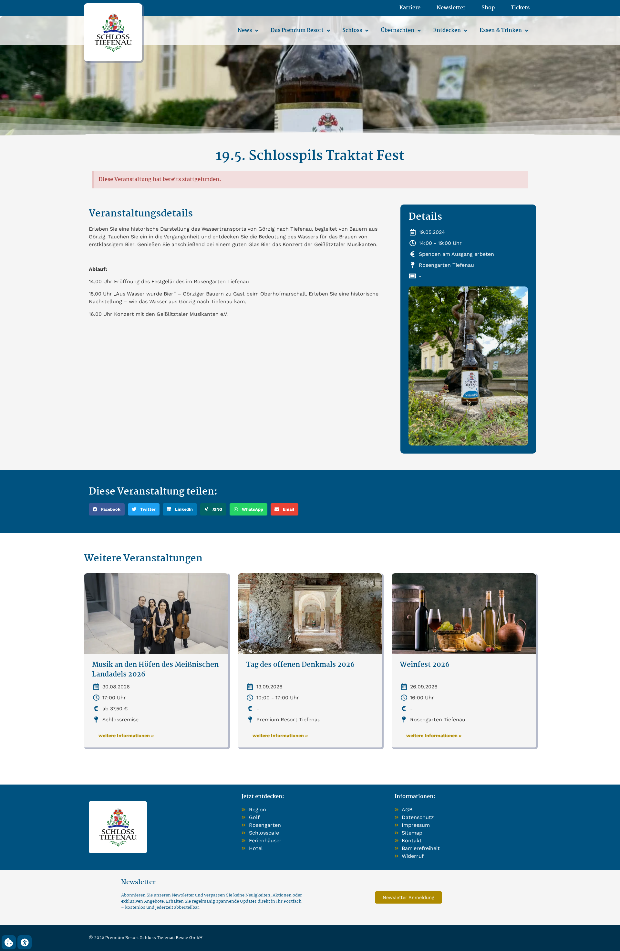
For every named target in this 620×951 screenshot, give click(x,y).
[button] (107, 509)
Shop (488, 8)
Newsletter (451, 8)
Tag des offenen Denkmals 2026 (300, 665)
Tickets (520, 8)
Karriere (409, 8)
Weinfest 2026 (425, 665)
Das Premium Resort (297, 30)
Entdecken (447, 30)
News (245, 30)
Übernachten (397, 30)
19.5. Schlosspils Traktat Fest (310, 156)
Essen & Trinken (501, 30)
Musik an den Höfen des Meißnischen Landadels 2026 (155, 669)
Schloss (352, 30)
